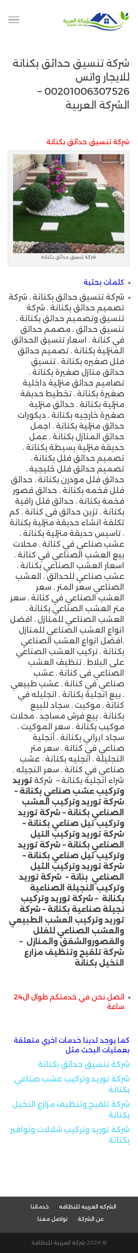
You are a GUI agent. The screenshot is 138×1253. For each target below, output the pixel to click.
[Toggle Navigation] (13, 21)
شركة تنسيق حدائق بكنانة (84, 1064)
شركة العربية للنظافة (58, 1242)
